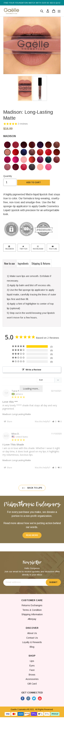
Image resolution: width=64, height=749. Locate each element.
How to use (9, 263)
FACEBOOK (9, 249)
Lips (32, 661)
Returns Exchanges (32, 605)
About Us (32, 633)
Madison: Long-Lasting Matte (16, 414)
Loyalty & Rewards (32, 642)
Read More (32, 535)
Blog (32, 647)
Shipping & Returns (41, 263)
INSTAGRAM (38, 249)
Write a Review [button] (33, 369)
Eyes (32, 665)
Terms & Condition (32, 610)
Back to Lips (34, 488)
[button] (54, 421)
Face (32, 670)
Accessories (32, 679)
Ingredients (23, 263)
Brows (32, 674)
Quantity (7, 176)
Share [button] (9, 421)
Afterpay (32, 619)
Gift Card (32, 683)
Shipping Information (32, 614)
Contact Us (32, 637)
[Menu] (59, 11)
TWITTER (23, 249)
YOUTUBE (53, 249)
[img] (7, 145)
